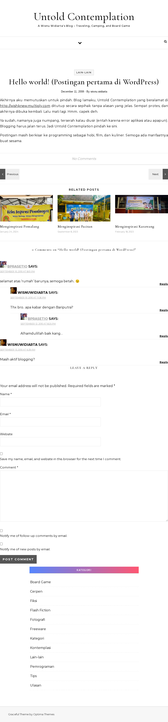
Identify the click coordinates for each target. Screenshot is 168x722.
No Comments (84, 159)
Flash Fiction (40, 610)
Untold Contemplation (84, 16)
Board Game (40, 582)
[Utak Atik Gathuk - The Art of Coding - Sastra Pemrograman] (159, 174)
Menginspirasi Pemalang (19, 226)
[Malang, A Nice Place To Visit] (9, 174)
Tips (33, 676)
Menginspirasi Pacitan (75, 226)
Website (6, 434)
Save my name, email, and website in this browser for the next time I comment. (60, 459)
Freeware (38, 629)
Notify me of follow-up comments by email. (33, 536)
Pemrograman (42, 667)
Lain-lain (84, 72)
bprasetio (17, 266)
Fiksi (33, 601)
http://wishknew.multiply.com (25, 106)
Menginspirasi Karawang (134, 226)
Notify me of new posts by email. (25, 549)
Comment (9, 467)
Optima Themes (43, 714)
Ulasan (35, 685)
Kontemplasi (40, 648)
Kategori (37, 638)
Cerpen (36, 591)
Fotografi (37, 620)
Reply (164, 284)
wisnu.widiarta (99, 91)
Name (6, 394)
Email (5, 414)
